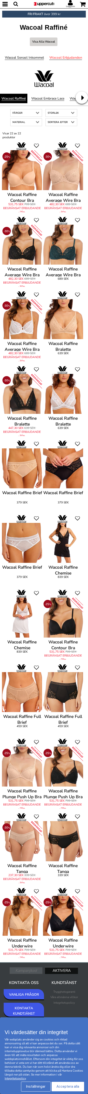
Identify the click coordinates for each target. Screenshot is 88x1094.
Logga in (70, 6)
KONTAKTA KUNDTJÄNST (24, 1011)
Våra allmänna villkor (64, 997)
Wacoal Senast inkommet (24, 57)
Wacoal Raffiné (13, 98)
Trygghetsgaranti (64, 992)
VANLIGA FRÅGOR (24, 994)
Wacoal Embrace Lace (47, 98)
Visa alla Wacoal (43, 42)
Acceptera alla (67, 1086)
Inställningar (35, 1086)
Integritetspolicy (64, 1003)
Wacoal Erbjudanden (65, 57)
